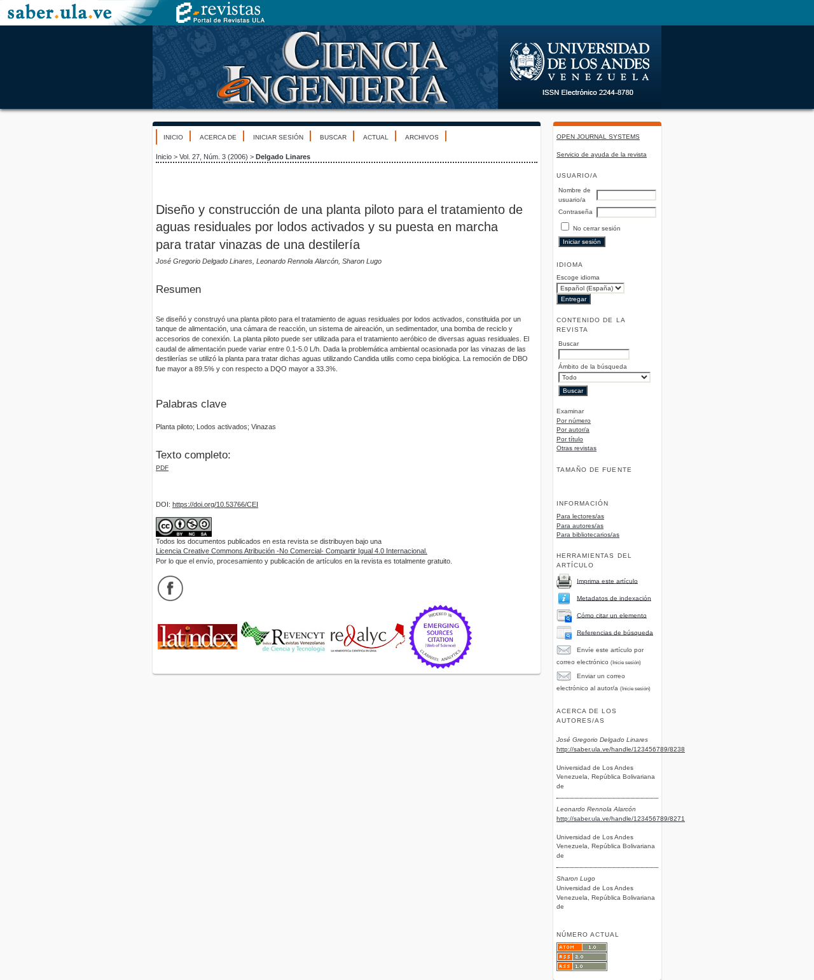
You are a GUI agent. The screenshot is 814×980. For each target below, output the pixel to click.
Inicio (173, 137)
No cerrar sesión (597, 228)
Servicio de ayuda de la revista (601, 154)
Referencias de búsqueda (615, 632)
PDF (162, 467)
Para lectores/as (580, 516)
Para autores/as (580, 525)
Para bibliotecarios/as (587, 534)
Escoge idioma (578, 277)
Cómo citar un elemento (612, 614)
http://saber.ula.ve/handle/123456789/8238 (620, 749)
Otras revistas (576, 447)
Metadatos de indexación (614, 597)
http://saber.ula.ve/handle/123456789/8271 (620, 818)
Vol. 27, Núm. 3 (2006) (213, 156)
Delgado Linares (283, 156)
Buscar (333, 137)
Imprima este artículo (607, 580)
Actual (376, 137)
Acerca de (218, 137)
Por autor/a (573, 429)
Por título (569, 439)
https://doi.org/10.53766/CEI (215, 504)
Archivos (422, 137)
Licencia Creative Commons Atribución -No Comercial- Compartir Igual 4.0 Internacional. (291, 551)
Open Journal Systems (598, 136)
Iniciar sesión (278, 137)
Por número (573, 420)
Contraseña (575, 211)
